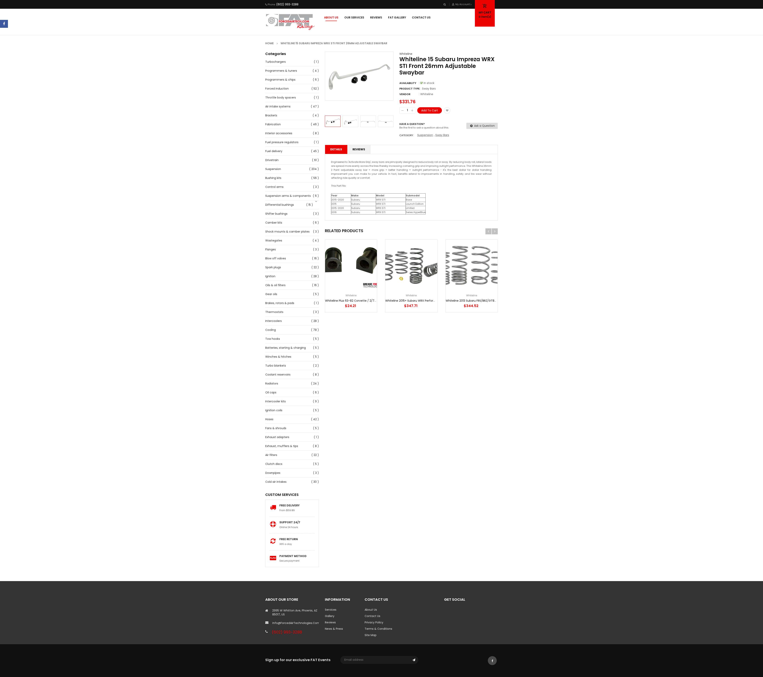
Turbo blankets (275, 366)
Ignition (270, 276)
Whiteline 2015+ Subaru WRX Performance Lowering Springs (426, 301)
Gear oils (271, 294)
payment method (293, 556)
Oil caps (270, 392)
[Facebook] (4, 24)
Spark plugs (273, 267)
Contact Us (372, 616)
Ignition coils (273, 410)
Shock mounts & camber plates (287, 232)
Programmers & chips (280, 80)
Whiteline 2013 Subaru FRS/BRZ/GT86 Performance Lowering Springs (492, 301)
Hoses (269, 419)
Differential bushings (279, 205)
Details (336, 149)
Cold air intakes (276, 482)
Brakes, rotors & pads (279, 303)
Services (330, 610)
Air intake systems (277, 106)
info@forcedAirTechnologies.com (295, 623)
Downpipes (272, 473)
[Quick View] (363, 277)
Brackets (271, 115)
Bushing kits (273, 178)
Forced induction (277, 89)
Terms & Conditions (378, 629)
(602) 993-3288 (287, 4)
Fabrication (273, 124)
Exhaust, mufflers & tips (281, 446)
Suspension (273, 169)
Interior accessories (278, 133)
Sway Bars (442, 135)
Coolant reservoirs (277, 375)
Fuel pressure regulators (281, 142)
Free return (288, 539)
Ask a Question (484, 126)
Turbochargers (275, 62)
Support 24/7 (289, 522)
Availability (407, 83)
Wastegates (273, 240)
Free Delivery (289, 505)
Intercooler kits (275, 401)
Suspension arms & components (288, 196)
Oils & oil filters (275, 285)
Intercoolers (273, 321)
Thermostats (274, 312)
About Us (371, 610)
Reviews (358, 149)
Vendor (405, 94)
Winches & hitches (278, 357)
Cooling (270, 330)
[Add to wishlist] (447, 110)
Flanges (270, 249)
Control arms (274, 187)
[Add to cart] (351, 277)
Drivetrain (272, 160)
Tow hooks (272, 339)
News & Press (334, 629)
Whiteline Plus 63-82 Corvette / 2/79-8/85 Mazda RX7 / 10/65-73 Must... (375, 301)
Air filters (271, 455)
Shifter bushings (276, 214)
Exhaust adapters (277, 437)
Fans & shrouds (275, 428)
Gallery (329, 616)
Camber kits (273, 223)
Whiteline (405, 54)
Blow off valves (275, 258)
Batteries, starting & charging (285, 348)
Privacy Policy (374, 622)
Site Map (371, 635)
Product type (409, 89)
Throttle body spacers (280, 97)
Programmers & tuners (281, 71)
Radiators (271, 383)
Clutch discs (273, 464)
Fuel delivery (273, 151)
